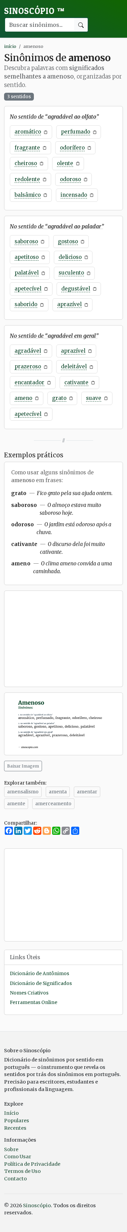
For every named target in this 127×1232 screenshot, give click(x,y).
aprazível (69, 304)
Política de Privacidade (32, 1164)
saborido (26, 304)
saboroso (26, 241)
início (10, 46)
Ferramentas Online (33, 1002)
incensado (74, 195)
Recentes (15, 1128)
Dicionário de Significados (41, 983)
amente (16, 803)
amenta (58, 792)
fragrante (27, 147)
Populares (16, 1120)
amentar (87, 792)
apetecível (28, 288)
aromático (28, 131)
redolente (27, 179)
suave (93, 398)
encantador (29, 382)
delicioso (70, 257)
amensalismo (23, 792)
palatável (27, 272)
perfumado (75, 131)
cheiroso (26, 163)
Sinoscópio (34, 11)
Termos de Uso (22, 1171)
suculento (71, 272)
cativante (76, 382)
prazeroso (28, 366)
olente (65, 163)
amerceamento (53, 803)
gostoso (68, 241)
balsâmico (28, 195)
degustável (75, 288)
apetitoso (27, 257)
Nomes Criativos (29, 993)
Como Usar (17, 1157)
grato (59, 398)
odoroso (70, 179)
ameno (23, 398)
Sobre (11, 1149)
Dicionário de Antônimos (39, 973)
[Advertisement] (63, 638)
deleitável (74, 366)
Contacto (15, 1179)
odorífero (72, 147)
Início (11, 1113)
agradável (28, 351)
